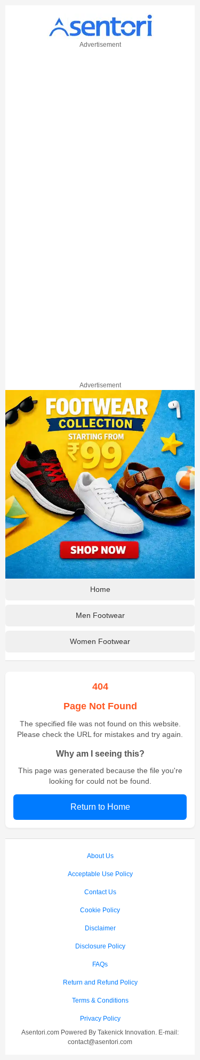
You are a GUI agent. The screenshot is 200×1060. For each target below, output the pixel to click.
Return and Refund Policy (100, 982)
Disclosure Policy (100, 946)
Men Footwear (100, 615)
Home (100, 589)
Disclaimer (100, 928)
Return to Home (100, 806)
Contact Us (100, 892)
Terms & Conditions (100, 1000)
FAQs (100, 964)
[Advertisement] (100, 213)
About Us (100, 856)
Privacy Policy (100, 1018)
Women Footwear (100, 641)
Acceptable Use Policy (100, 874)
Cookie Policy (100, 910)
